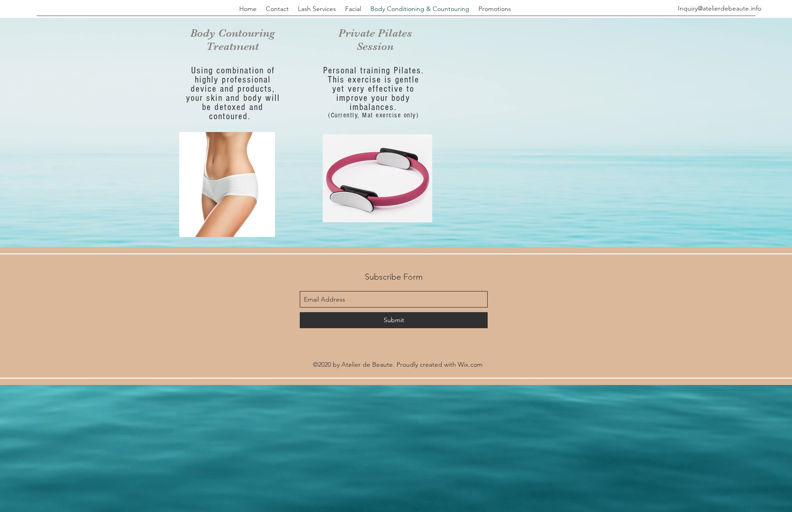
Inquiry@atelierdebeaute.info (719, 8)
